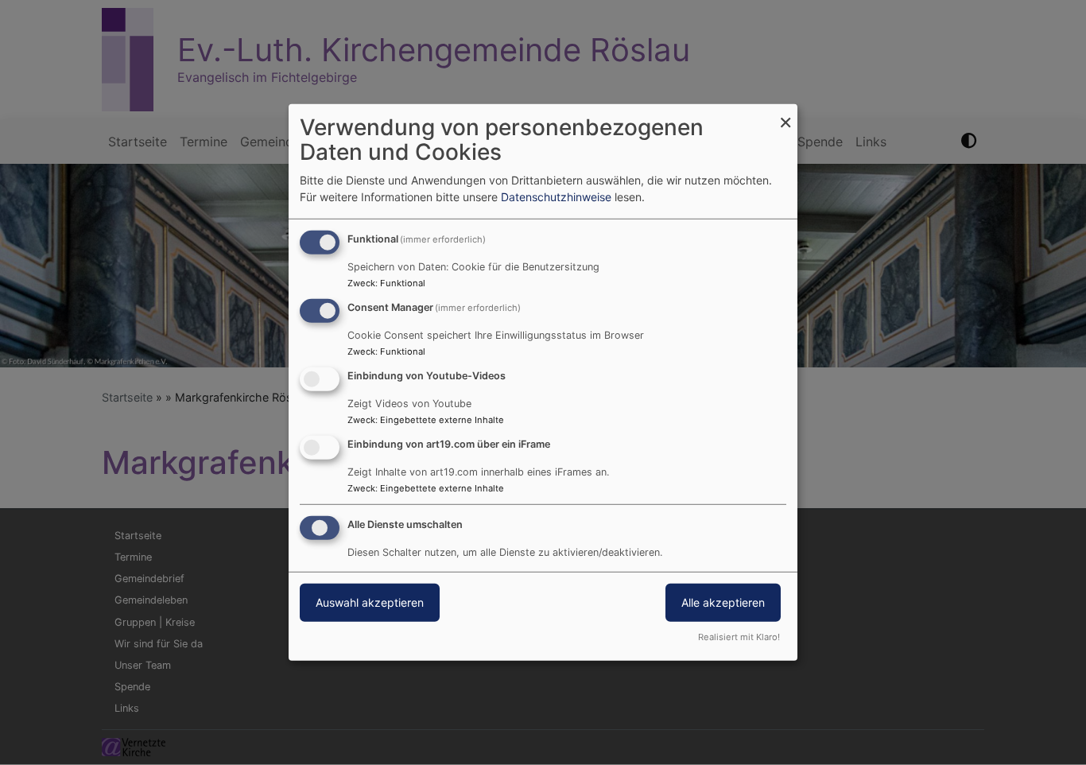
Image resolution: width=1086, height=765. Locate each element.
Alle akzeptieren (723, 601)
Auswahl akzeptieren (370, 601)
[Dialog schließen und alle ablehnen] (785, 114)
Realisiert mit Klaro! (739, 637)
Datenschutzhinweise (556, 197)
